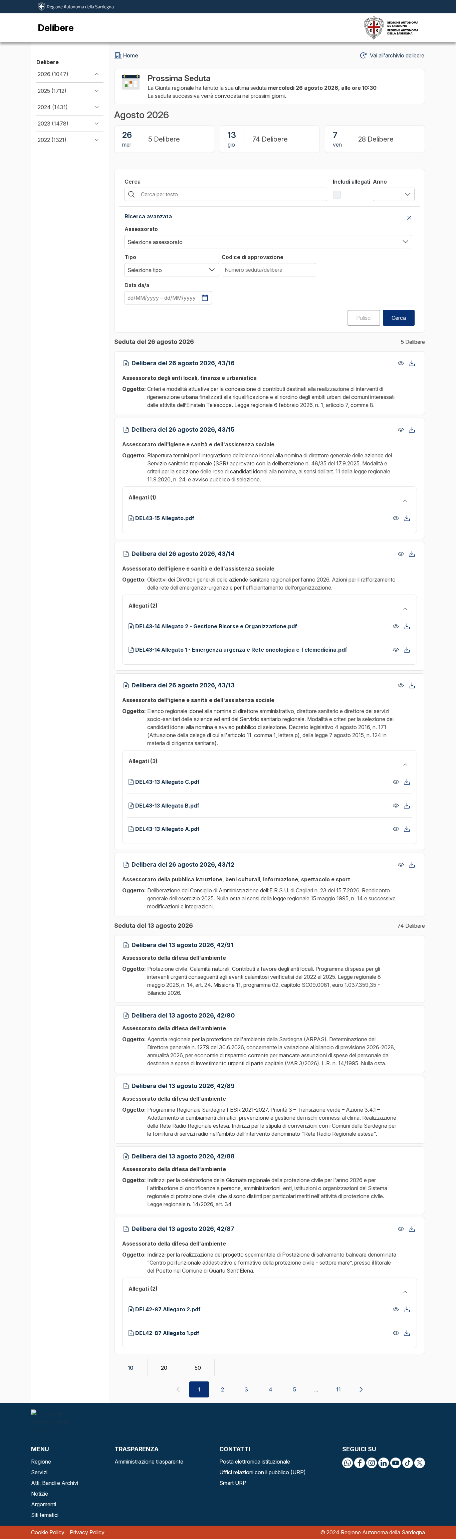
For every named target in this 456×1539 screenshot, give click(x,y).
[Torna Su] (434, 1517)
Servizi (39, 1472)
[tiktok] (408, 1463)
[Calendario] (205, 297)
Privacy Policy (87, 1532)
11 (338, 1389)
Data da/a (137, 285)
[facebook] (360, 1463)
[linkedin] (384, 1463)
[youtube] (396, 1463)
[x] (420, 1463)
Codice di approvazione (252, 257)
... (316, 1389)
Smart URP (232, 1483)
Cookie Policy (47, 1532)
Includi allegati (351, 181)
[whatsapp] (348, 1463)
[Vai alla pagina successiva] (361, 1389)
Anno (380, 181)
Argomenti (43, 1504)
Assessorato (141, 229)
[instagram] (372, 1463)
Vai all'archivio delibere (397, 55)
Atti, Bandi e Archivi (54, 1483)
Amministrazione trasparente (149, 1461)
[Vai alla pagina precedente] (178, 1389)
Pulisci (364, 317)
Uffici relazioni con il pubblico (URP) (262, 1472)
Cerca (133, 181)
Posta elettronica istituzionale (254, 1461)
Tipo (130, 257)
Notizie (39, 1493)
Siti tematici (44, 1515)
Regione (41, 1461)
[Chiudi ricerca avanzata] (409, 217)
